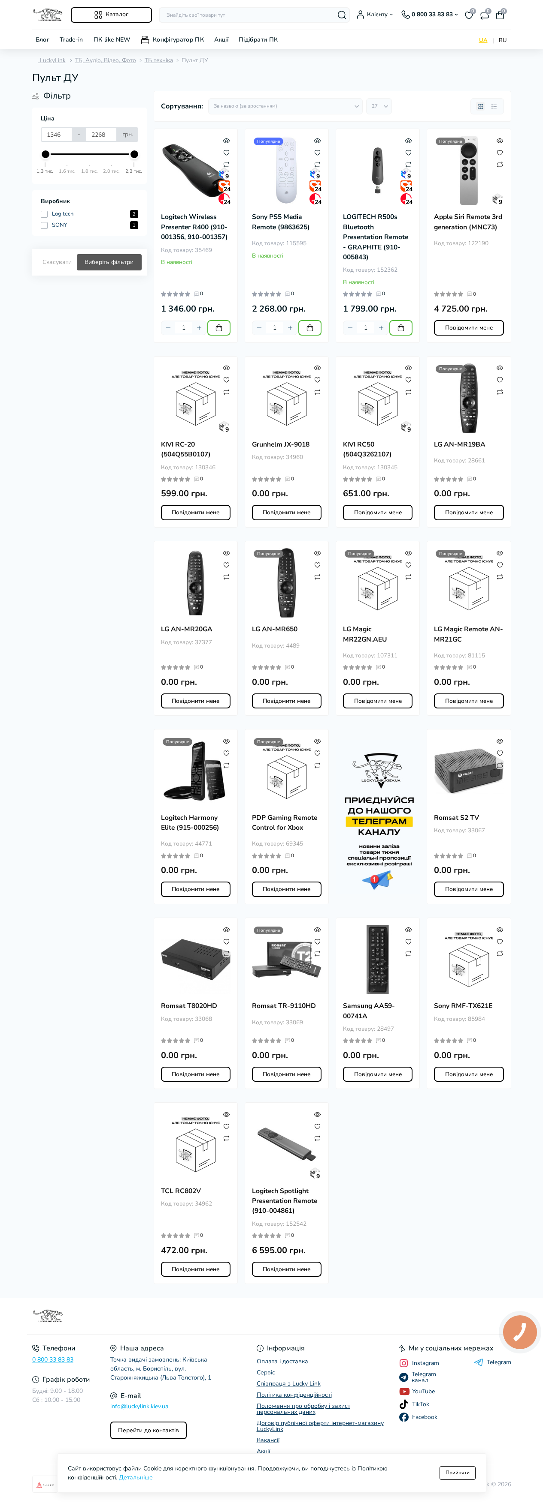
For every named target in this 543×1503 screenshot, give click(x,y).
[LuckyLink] (149, 1316)
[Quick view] (226, 140)
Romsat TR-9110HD (284, 1006)
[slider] (45, 154)
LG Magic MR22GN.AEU (365, 634)
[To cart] (219, 328)
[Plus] (199, 328)
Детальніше (136, 1477)
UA (483, 40)
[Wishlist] (226, 152)
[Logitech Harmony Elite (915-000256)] (196, 771)
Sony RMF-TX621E (463, 1006)
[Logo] (48, 15)
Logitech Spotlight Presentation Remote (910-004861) (284, 1201)
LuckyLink (52, 60)
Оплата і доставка (282, 1361)
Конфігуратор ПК (178, 40)
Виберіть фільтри (109, 262)
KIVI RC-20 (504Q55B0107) (186, 449)
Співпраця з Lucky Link (289, 1384)
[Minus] (168, 328)
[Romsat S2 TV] (469, 771)
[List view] (494, 106)
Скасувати (57, 262)
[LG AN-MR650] (287, 583)
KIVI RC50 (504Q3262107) (367, 449)
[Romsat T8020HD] (196, 959)
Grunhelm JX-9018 (280, 444)
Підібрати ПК (258, 40)
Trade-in (71, 40)
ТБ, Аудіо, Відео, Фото (105, 60)
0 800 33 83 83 (52, 1360)
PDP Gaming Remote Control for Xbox (284, 822)
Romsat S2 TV (456, 817)
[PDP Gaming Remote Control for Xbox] (287, 771)
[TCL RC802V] (196, 1144)
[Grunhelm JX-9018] (287, 398)
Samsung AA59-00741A (369, 1010)
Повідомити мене (469, 328)
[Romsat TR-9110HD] (287, 959)
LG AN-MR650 (274, 629)
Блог (42, 40)
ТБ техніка (159, 60)
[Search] (342, 15)
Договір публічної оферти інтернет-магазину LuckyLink (320, 1426)
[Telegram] (378, 817)
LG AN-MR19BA (459, 444)
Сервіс (266, 1372)
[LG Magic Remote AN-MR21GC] (469, 583)
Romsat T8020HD (189, 1006)
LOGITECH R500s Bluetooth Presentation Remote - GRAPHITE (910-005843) (375, 237)
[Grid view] (480, 106)
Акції (221, 40)
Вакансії (268, 1440)
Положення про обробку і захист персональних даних (303, 1409)
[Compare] (226, 164)
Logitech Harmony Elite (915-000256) (190, 822)
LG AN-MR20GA (186, 629)
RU (503, 40)
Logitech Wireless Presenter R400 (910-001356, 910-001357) (194, 227)
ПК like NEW (112, 40)
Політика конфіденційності (294, 1395)
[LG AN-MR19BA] (469, 398)
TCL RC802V (181, 1191)
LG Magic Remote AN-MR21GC (468, 634)
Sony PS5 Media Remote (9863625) (281, 221)
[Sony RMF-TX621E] (469, 959)
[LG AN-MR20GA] (196, 583)
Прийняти (458, 1472)
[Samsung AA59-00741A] (378, 959)
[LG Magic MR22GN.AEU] (378, 583)
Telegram (499, 1362)
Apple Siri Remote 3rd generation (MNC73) (468, 221)
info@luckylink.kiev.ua (139, 1406)
